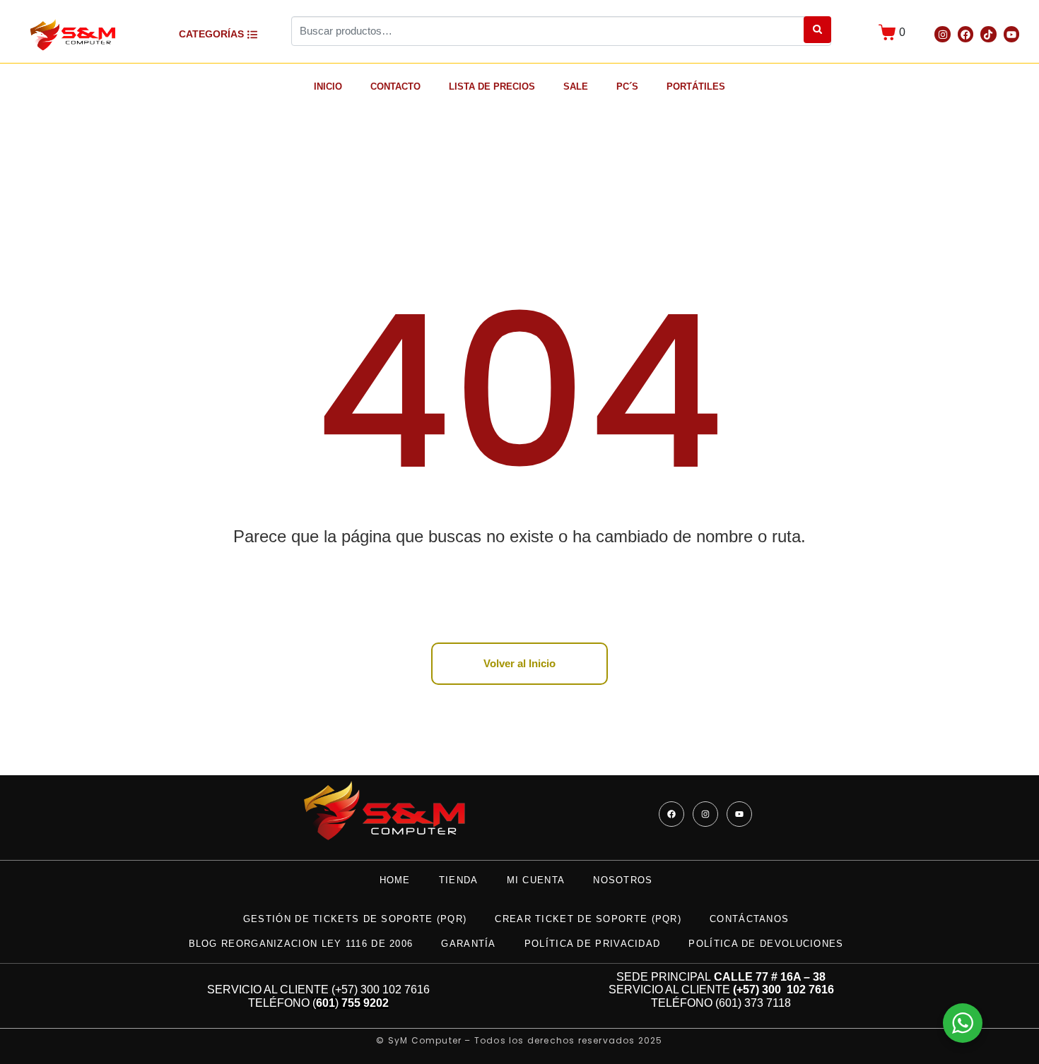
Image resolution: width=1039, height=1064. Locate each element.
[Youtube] (1011, 34)
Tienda (459, 880)
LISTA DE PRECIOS (492, 86)
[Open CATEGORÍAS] (252, 34)
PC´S (627, 86)
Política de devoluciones (765, 943)
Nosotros (622, 880)
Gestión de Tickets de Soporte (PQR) (355, 919)
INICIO (328, 86)
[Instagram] (942, 34)
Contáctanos (749, 919)
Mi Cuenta (536, 880)
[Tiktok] (988, 34)
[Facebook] (965, 34)
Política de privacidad (592, 943)
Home (395, 880)
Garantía (468, 943)
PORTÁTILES (696, 86)
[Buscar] (817, 29)
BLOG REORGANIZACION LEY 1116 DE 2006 (301, 943)
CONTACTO (395, 86)
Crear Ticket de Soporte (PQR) (588, 919)
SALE (575, 86)
